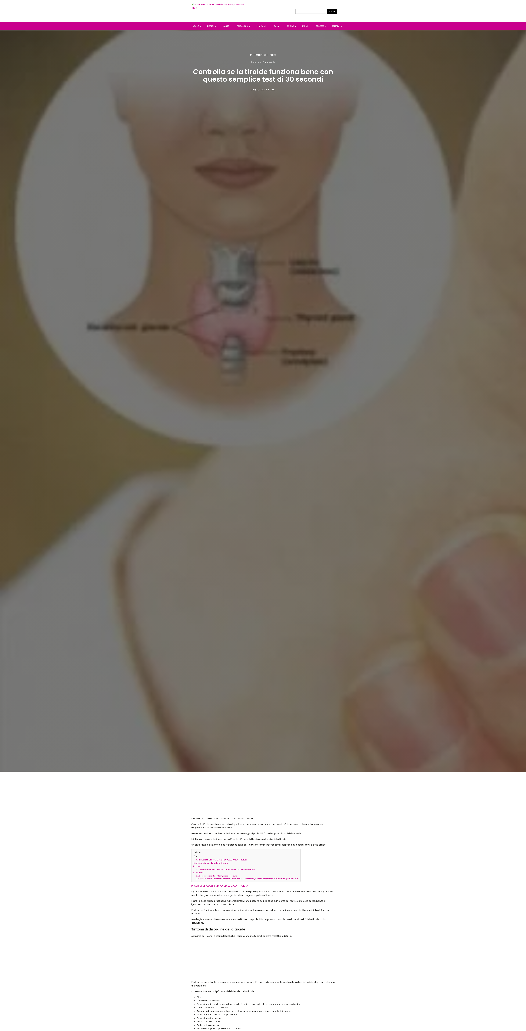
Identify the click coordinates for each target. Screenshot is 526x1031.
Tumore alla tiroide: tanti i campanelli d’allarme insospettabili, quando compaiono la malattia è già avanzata (248, 878)
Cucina (290, 26)
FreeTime (336, 26)
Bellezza (320, 26)
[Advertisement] (263, 795)
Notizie (210, 26)
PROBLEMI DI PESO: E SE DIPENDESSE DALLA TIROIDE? (223, 860)
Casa (276, 26)
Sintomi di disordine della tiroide (211, 863)
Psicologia (242, 26)
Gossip (195, 26)
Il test (198, 866)
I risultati (199, 872)
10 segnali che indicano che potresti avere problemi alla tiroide (227, 869)
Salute (225, 26)
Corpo (254, 89)
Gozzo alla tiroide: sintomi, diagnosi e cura (218, 876)
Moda (305, 26)
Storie (271, 89)
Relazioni (261, 26)
